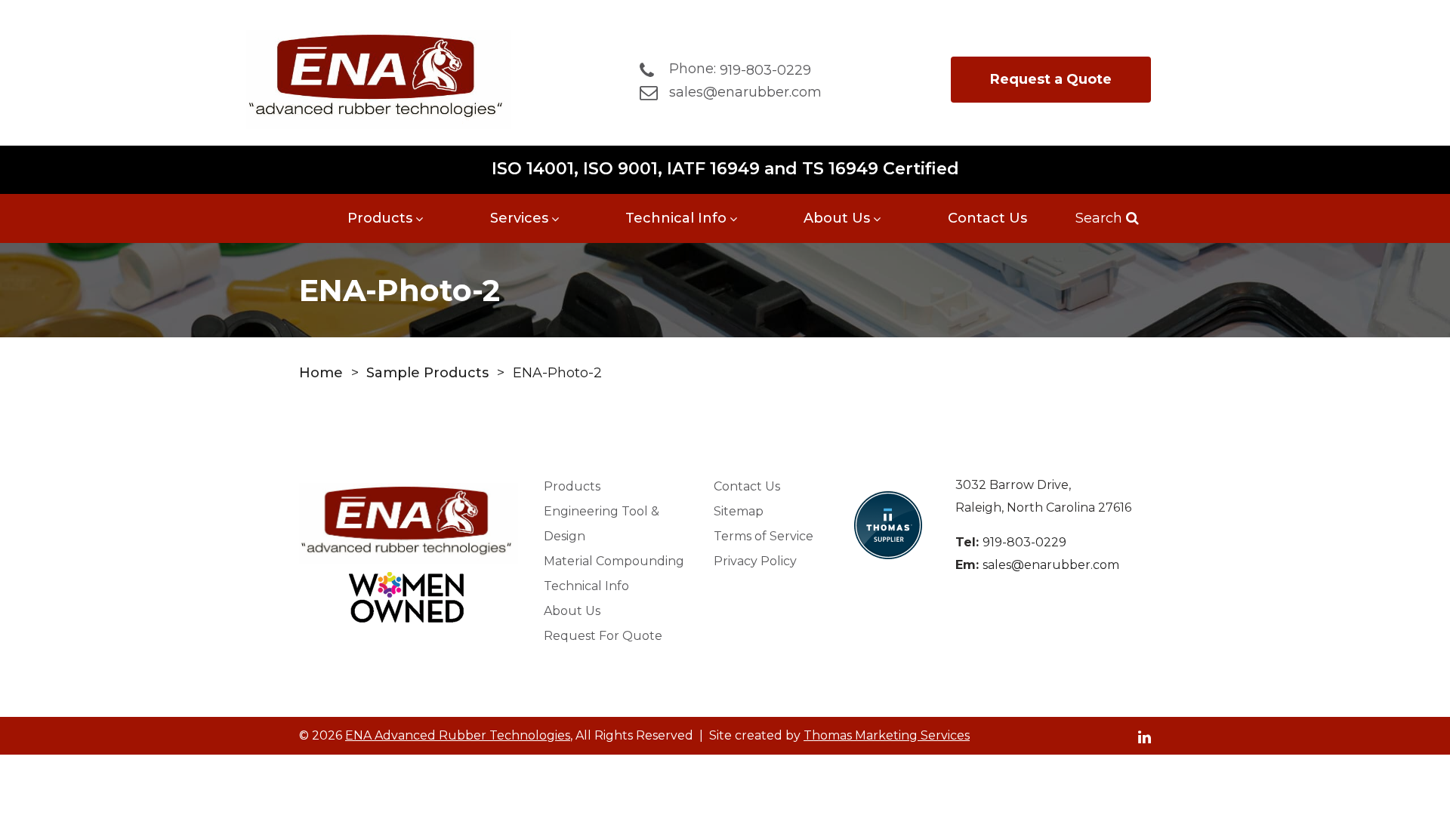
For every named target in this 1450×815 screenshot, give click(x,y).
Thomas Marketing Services (887, 735)
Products (379, 218)
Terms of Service (763, 536)
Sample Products (427, 372)
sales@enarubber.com (1051, 565)
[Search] (1130, 218)
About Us (837, 218)
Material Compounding (614, 561)
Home (321, 372)
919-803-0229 (1024, 542)
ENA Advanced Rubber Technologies (457, 735)
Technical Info (676, 218)
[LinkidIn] (1144, 736)
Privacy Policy (755, 561)
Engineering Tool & (601, 523)
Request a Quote (1051, 79)
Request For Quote (603, 636)
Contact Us (987, 218)
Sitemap (739, 511)
